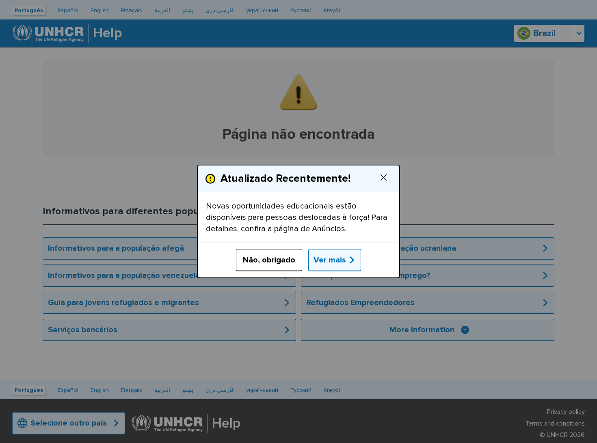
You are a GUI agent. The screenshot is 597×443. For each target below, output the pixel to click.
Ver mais (330, 260)
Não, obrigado (269, 260)
